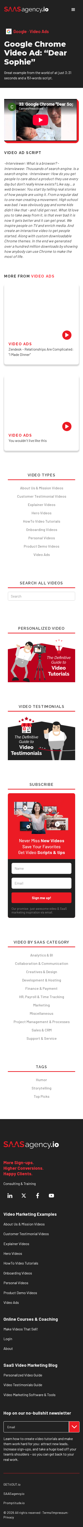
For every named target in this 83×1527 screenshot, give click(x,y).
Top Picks (41, 1096)
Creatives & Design (41, 971)
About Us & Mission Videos (41, 488)
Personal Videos (41, 538)
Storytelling (41, 1088)
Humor (41, 1079)
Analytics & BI (41, 955)
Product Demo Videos (41, 546)
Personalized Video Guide (22, 1375)
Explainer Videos (41, 504)
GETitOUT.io (12, 1484)
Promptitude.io (14, 1503)
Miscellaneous (41, 1013)
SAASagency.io (13, 1494)
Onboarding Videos (41, 529)
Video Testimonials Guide (22, 1384)
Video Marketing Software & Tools (29, 1394)
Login (7, 1338)
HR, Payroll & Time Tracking (41, 996)
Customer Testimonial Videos (41, 496)
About (8, 1348)
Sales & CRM (42, 1030)
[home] (26, 10)
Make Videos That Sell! (20, 1329)
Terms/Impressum (55, 1513)
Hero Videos (41, 513)
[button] (73, 9)
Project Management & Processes (42, 1021)
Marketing (41, 1005)
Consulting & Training (19, 1183)
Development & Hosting (41, 980)
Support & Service (42, 1038)
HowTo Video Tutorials (41, 521)
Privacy (8, 1517)
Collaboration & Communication (41, 963)
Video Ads (41, 554)
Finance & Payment (41, 988)
